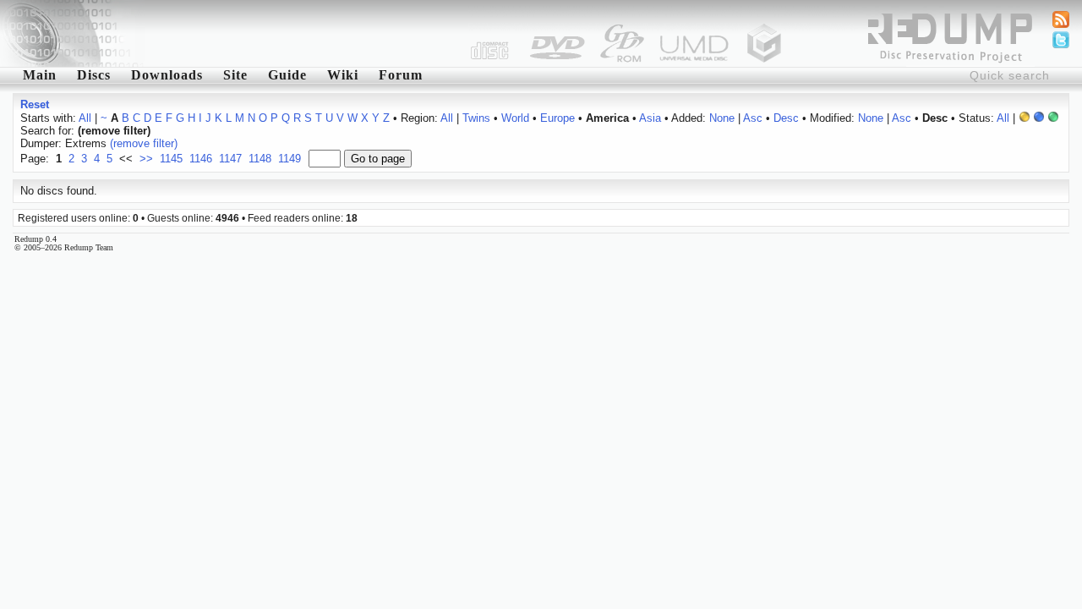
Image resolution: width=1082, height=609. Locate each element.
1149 (289, 158)
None (722, 118)
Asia (650, 118)
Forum (401, 75)
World (515, 118)
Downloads (167, 75)
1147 (230, 158)
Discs (94, 75)
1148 (260, 158)
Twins (476, 118)
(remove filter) (144, 143)
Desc (786, 118)
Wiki (342, 75)
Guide (287, 75)
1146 (200, 158)
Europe (557, 118)
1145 (171, 158)
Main (40, 75)
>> (146, 158)
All (85, 118)
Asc (752, 118)
